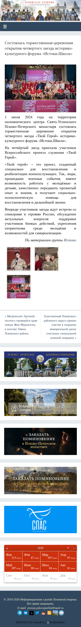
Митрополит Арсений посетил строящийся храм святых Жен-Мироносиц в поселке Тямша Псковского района (21, 324)
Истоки (70, 239)
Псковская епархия (33, 8)
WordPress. (57, 622)
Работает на (24, 622)
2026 (40, 548)
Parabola (40, 622)
